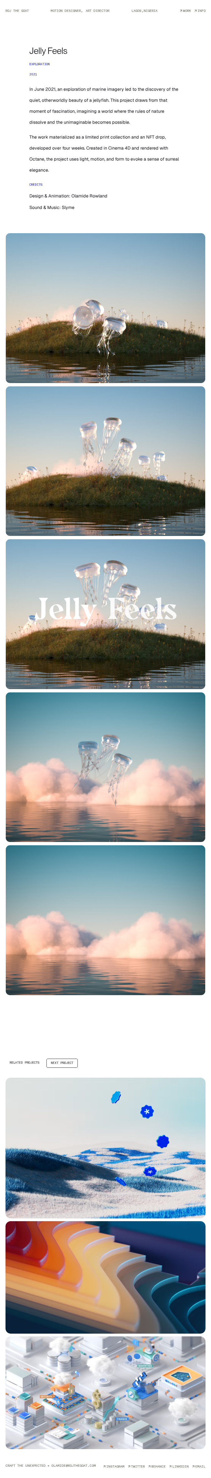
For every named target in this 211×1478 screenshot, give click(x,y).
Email (200, 1466)
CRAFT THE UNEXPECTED (50, 1465)
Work (187, 10)
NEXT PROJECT (62, 1062)
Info (202, 10)
